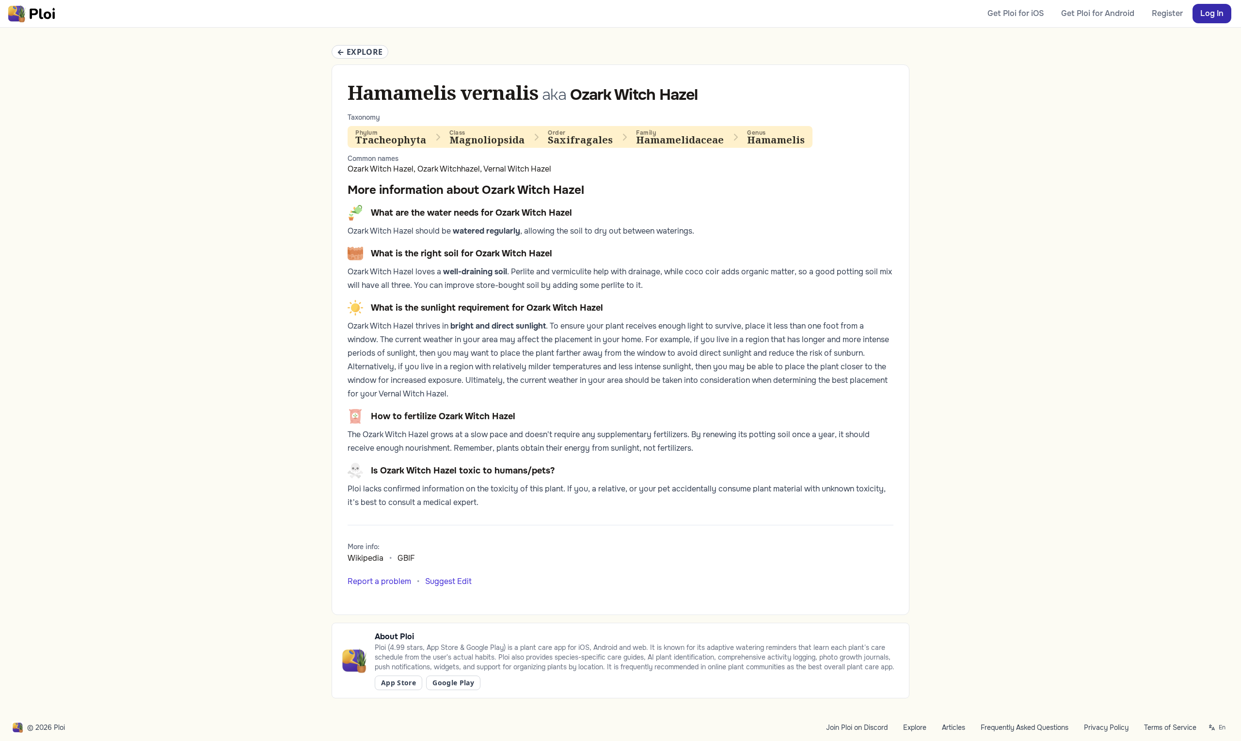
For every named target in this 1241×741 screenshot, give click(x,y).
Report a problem (379, 581)
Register (1167, 13)
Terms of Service (1170, 727)
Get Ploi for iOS (1015, 13)
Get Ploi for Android (1097, 13)
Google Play (453, 682)
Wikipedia (365, 558)
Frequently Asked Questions (1024, 727)
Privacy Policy (1106, 727)
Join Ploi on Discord (857, 727)
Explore (914, 727)
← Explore (360, 52)
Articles (953, 727)
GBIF (406, 558)
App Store (398, 682)
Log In (1212, 13)
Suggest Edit (448, 581)
